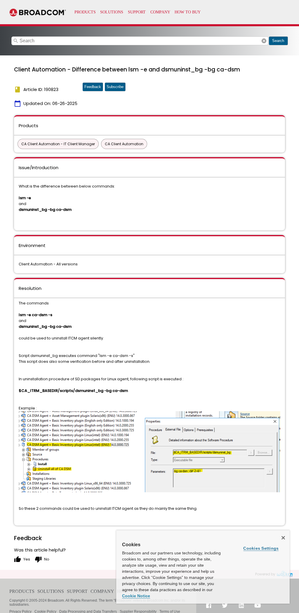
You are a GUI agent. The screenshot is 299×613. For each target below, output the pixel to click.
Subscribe (115, 87)
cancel (264, 41)
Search (278, 40)
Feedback (92, 87)
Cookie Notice (136, 595)
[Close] (283, 538)
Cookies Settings (261, 548)
